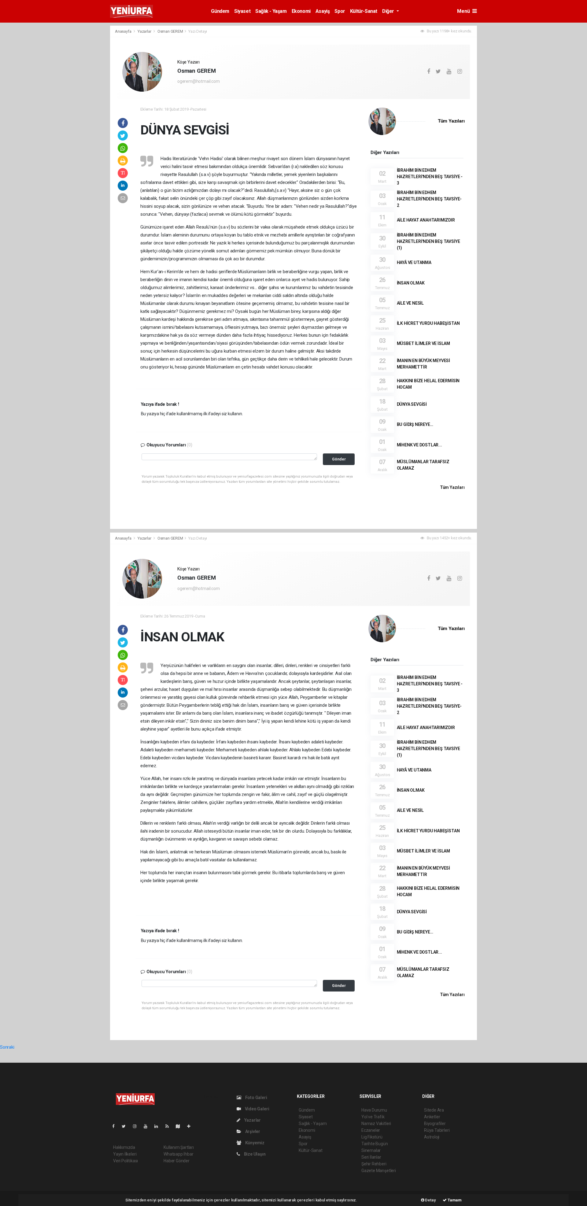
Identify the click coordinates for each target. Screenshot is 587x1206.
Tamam (454, 1200)
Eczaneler (370, 1130)
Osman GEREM (170, 31)
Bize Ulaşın (254, 1154)
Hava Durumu (374, 1110)
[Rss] (169, 1126)
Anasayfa (123, 31)
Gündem (220, 11)
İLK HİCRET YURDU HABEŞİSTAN (428, 323)
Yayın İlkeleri (124, 1154)
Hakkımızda (124, 1147)
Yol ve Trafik (373, 1116)
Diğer (388, 11)
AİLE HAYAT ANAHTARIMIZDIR (426, 220)
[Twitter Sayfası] (126, 1126)
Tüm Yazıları (451, 121)
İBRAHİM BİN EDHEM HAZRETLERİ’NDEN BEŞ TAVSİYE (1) (428, 241)
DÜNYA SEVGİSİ (412, 404)
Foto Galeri (255, 1097)
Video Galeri (256, 1108)
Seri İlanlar (371, 1157)
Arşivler (252, 1131)
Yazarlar (145, 31)
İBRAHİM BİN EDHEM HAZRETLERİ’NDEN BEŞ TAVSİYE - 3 (430, 176)
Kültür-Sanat (363, 11)
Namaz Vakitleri (376, 1123)
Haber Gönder (177, 1160)
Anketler (432, 1116)
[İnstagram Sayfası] (137, 1126)
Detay (430, 1200)
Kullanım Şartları (179, 1147)
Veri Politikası (125, 1160)
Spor (339, 11)
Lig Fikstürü (371, 1137)
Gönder (339, 459)
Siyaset (242, 11)
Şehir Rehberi (373, 1163)
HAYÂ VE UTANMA (414, 262)
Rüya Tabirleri (436, 1130)
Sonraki (7, 1047)
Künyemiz (254, 1142)
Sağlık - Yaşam (270, 11)
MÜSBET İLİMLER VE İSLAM (423, 343)
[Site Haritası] (180, 1126)
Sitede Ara (434, 1110)
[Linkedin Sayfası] (158, 1126)
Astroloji (431, 1137)
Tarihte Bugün (374, 1143)
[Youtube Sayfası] (148, 1126)
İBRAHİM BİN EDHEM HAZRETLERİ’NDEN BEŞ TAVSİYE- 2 (429, 199)
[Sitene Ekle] (191, 1126)
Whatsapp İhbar (178, 1154)
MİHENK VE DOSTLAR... (419, 444)
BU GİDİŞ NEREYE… (415, 424)
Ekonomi (301, 11)
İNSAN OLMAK (411, 282)
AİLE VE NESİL (410, 303)
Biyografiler (435, 1123)
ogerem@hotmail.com (198, 81)
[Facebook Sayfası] (116, 1126)
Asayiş (323, 11)
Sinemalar (371, 1150)
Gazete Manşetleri (378, 1170)
